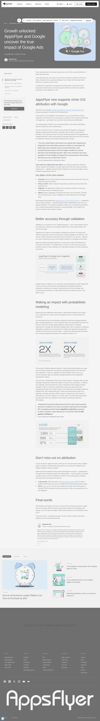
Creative (56, 20)
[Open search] (19, 20)
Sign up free (79, 4)
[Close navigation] (24, 20)
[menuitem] (20, 4)
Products (19, 4)
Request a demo (91, 4)
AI (59, 20)
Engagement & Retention (76, 20)
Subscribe (88, 20)
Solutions (28, 4)
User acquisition (37, 20)
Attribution (29, 20)
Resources (38, 4)
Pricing (47, 4)
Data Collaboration (47, 20)
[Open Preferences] (2, 718)
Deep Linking (65, 20)
